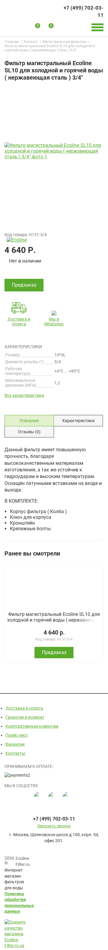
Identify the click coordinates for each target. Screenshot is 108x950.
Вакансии (15, 744)
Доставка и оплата (19, 321)
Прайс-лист (16, 735)
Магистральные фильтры (64, 42)
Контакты (15, 753)
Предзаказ (54, 652)
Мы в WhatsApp (54, 321)
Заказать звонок (54, 826)
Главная (11, 42)
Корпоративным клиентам (31, 726)
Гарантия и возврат (24, 717)
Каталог (31, 42)
